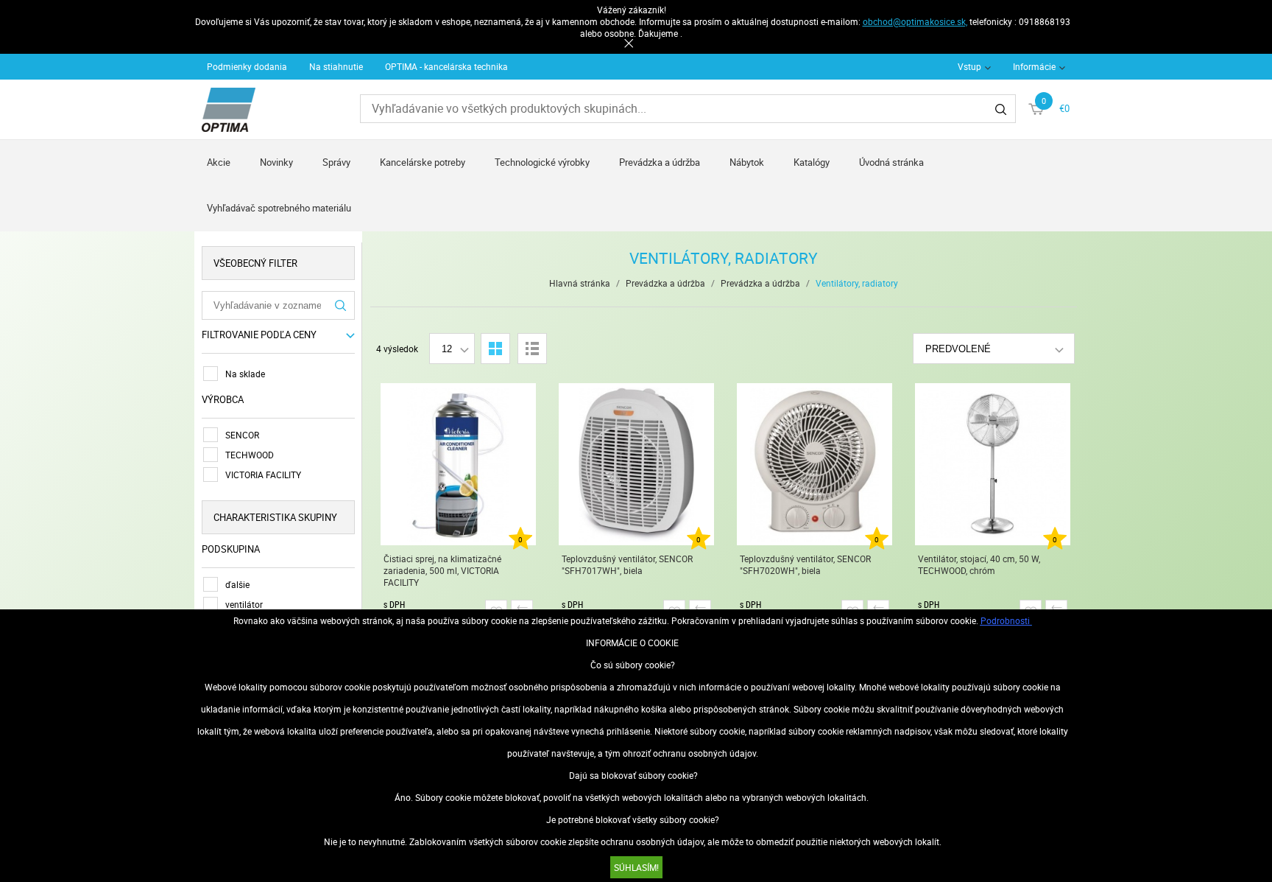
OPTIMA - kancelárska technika (446, 66)
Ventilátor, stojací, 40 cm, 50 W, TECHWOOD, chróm (979, 564)
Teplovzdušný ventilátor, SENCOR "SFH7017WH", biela (627, 564)
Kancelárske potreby (422, 162)
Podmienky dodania (247, 66)
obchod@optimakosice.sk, (915, 21)
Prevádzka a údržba (659, 162)
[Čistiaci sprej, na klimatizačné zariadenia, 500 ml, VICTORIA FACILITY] (458, 464)
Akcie (218, 162)
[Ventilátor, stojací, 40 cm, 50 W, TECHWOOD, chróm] (992, 464)
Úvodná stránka (891, 162)
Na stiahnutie (336, 66)
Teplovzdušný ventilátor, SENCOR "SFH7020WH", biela (805, 564)
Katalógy (812, 162)
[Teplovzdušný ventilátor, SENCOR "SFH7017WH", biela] (636, 464)
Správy (336, 162)
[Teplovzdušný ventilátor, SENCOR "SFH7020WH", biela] (814, 464)
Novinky (276, 162)
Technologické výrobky (542, 162)
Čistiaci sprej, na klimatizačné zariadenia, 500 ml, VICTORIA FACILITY (442, 570)
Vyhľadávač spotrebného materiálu (279, 207)
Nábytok (746, 162)
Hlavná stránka (579, 283)
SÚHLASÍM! (636, 867)
